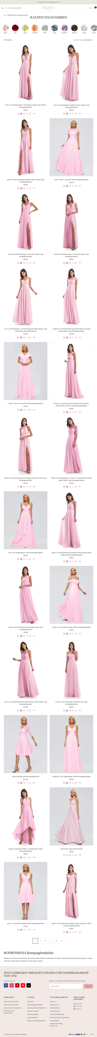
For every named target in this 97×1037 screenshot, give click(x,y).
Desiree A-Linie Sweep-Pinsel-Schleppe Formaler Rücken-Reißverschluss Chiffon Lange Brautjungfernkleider (71, 405)
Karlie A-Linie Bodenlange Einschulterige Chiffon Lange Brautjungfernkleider (25, 628)
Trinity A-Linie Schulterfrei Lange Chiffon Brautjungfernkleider (71, 627)
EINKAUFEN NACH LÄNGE (11, 1005)
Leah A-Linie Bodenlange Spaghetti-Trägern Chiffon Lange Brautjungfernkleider (71, 106)
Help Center (79, 1003)
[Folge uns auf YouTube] (23, 985)
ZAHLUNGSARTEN (32, 1017)
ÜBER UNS (30, 1001)
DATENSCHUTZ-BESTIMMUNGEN (36, 1008)
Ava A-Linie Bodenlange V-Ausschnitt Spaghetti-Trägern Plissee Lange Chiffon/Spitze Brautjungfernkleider (25, 330)
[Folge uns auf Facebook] (6, 985)
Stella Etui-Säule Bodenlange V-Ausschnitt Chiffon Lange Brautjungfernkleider (71, 255)
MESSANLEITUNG (55, 1011)
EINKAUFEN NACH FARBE (11, 1001)
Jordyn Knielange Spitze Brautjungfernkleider (25, 776)
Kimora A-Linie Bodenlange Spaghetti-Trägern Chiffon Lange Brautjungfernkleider (25, 181)
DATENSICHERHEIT (32, 1014)
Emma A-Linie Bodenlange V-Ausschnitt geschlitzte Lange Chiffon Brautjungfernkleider (25, 106)
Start (5, 15)
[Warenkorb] (94, 8)
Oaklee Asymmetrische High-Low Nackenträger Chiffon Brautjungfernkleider (26, 850)
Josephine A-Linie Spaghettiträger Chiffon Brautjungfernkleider (71, 776)
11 (56, 940)
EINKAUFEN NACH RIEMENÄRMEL (9, 1012)
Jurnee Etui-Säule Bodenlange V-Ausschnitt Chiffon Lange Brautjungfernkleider (25, 255)
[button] (5, 29)
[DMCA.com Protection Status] (91, 1034)
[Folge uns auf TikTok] (29, 985)
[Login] (90, 8)
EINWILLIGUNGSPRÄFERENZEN (36, 1020)
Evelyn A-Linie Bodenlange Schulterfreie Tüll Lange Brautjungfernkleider (71, 703)
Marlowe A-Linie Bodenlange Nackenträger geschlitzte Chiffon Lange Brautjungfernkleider (25, 479)
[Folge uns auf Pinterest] (17, 985)
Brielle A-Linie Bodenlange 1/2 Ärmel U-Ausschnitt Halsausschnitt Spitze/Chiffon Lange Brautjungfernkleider (71, 479)
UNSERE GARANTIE (32, 1011)
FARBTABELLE (54, 1005)
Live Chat (78, 1006)
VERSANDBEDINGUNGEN (57, 1014)
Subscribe (88, 986)
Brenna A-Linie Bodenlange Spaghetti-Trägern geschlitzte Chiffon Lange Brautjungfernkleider (71, 925)
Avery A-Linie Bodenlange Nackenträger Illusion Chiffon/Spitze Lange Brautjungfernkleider (25, 703)
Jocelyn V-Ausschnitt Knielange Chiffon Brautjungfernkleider (25, 923)
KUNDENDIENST (54, 1020)
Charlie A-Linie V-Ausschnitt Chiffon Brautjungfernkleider (25, 403)
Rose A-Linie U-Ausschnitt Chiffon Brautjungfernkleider (71, 179)
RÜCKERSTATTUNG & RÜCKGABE (59, 1017)
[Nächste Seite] (61, 940)
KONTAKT (53, 1001)
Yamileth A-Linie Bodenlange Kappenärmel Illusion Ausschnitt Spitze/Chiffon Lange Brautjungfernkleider (71, 330)
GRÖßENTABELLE (55, 1008)
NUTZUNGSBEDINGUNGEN (34, 1005)
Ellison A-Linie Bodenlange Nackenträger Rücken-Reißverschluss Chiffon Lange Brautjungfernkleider (71, 554)
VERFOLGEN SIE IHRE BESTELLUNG (56, 1024)
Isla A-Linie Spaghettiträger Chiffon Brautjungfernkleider (25, 552)
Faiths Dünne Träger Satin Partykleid (71, 849)
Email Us (78, 1009)
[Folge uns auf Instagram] (11, 985)
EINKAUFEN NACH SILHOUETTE (13, 1008)
